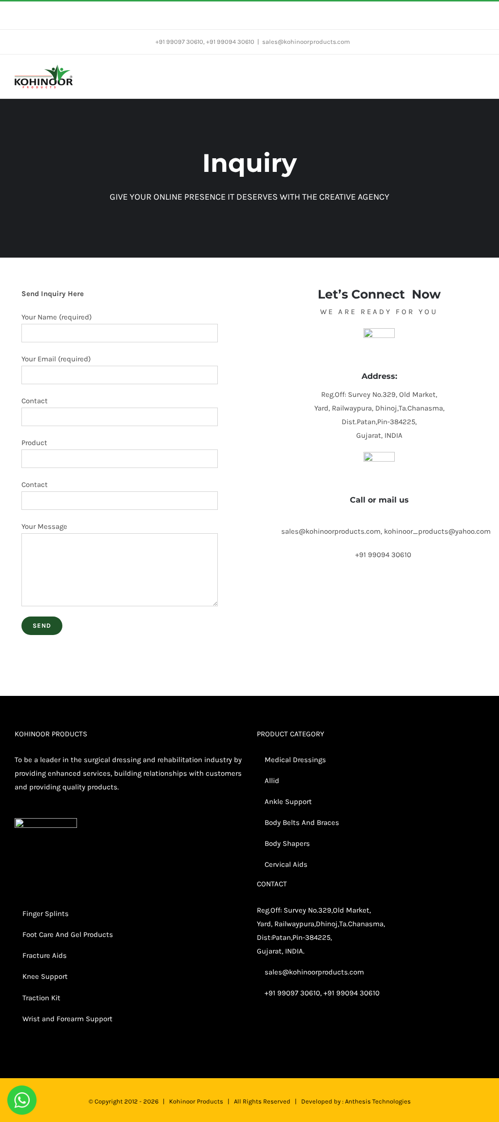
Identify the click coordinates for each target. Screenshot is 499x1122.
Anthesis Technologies (378, 1101)
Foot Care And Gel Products (67, 934)
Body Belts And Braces (302, 822)
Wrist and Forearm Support (66, 1018)
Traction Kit (41, 997)
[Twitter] (364, 1031)
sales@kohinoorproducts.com (306, 41)
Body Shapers (286, 843)
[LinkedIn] (390, 1031)
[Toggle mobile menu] (480, 74)
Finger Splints (45, 913)
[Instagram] (377, 1031)
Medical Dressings (294, 759)
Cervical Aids (285, 864)
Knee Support (45, 976)
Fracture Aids (43, 955)
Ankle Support (288, 801)
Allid (271, 780)
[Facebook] (351, 1031)
